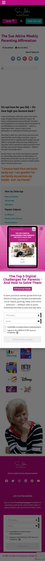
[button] (4, 2)
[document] (22, 280)
